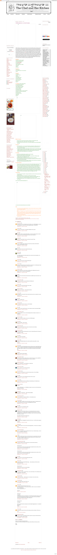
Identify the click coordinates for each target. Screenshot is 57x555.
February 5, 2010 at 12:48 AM (22, 323)
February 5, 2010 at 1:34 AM (22, 333)
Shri (17, 352)
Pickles (43, 104)
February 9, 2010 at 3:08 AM (22, 468)
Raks (18, 307)
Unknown (18, 284)
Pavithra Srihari (19, 288)
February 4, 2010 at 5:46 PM (22, 245)
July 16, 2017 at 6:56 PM (21, 512)
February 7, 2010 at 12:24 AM (22, 454)
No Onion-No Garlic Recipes (10, 138)
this (25, 52)
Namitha (18, 424)
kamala (18, 335)
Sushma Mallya (19, 242)
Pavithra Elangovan (19, 311)
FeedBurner (12, 51)
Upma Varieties (44, 116)
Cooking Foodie (19, 384)
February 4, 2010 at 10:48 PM (22, 300)
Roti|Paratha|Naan (45, 107)
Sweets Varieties (45, 114)
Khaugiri (18, 391)
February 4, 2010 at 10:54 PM (22, 305)
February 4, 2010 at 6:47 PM (22, 257)
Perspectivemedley (19, 429)
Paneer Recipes (45, 102)
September (45, 166)
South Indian (8, 75)
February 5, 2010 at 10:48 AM (22, 360)
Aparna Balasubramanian (20, 441)
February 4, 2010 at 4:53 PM (22, 226)
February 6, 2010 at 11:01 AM (22, 439)
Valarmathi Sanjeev (19, 395)
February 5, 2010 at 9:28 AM (22, 350)
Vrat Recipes (8, 141)
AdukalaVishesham (19, 362)
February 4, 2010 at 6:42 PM (22, 250)
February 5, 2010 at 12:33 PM (22, 373)
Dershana (18, 259)
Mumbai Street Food (9, 72)
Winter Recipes (9, 142)
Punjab (7, 74)
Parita (18, 456)
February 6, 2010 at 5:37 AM (22, 427)
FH (17, 274)
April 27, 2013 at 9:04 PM (21, 491)
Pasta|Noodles (44, 103)
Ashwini (18, 321)
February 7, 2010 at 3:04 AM (22, 458)
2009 (44, 192)
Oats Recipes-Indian (45, 100)
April (44, 170)
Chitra (18, 375)
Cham (18, 405)
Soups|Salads (44, 112)
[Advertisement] (28, 17)
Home (28, 542)
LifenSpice (18, 228)
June (45, 169)
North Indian (8, 73)
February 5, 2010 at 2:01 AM (22, 343)
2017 (44, 153)
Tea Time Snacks (45, 115)
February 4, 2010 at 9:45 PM (22, 286)
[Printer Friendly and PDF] (39, 24)
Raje (17, 298)
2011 (44, 160)
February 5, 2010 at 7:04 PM (22, 398)
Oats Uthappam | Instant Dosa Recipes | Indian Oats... (47, 177)
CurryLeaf (18, 379)
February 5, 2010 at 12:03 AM (22, 319)
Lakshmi (18, 345)
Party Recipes (8, 139)
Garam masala (19, 62)
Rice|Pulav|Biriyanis (45, 106)
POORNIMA (18, 480)
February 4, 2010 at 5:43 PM (22, 240)
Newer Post (16, 542)
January (45, 191)
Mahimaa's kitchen (19, 366)
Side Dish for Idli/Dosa (45, 110)
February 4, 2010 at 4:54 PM (22, 230)
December (45, 162)
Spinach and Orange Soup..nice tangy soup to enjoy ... (47, 185)
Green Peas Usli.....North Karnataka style (46, 180)
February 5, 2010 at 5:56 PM (22, 389)
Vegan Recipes (8, 140)
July (44, 168)
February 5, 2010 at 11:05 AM (22, 364)
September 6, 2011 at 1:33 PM (22, 482)
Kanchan (18, 252)
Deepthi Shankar (19, 325)
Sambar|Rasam (45, 109)
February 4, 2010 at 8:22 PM (22, 272)
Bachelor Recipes (9, 128)
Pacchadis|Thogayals (45, 101)
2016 (44, 154)
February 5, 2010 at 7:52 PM (22, 403)
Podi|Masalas (44, 105)
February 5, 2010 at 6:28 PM (22, 393)
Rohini (18, 232)
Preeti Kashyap (19, 330)
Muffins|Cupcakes (45, 98)
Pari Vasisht (18, 400)
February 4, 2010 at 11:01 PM (22, 309)
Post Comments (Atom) (22, 544)
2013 (44, 158)
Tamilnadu (8, 76)
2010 (44, 161)
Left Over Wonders (45, 97)
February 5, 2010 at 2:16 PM (22, 377)
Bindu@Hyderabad (19, 514)
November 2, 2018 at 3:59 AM (22, 517)
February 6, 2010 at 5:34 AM (22, 422)
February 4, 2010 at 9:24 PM (22, 282)
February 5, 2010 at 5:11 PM (22, 382)
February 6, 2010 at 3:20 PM (22, 443)
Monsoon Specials (9, 137)
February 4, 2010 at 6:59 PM (22, 261)
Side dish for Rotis (21, 219)
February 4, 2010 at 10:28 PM (22, 296)
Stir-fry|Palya (44, 113)
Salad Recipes (44, 108)
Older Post (40, 542)
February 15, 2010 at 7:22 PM (22, 478)
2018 (44, 152)
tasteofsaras (18, 302)
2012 (44, 159)
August (45, 167)
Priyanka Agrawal (19, 470)
